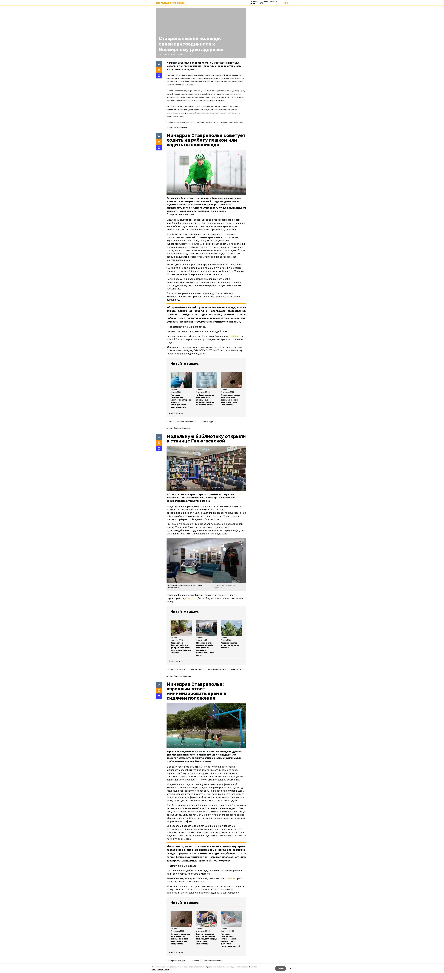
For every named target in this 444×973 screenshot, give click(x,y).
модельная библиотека (217, 669)
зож (170, 422)
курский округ (207, 422)
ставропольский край (176, 669)
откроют (192, 598)
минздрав (195, 961)
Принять (280, 968)
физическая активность (186, 422)
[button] (206, 172)
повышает (230, 878)
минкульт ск (236, 669)
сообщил (235, 336)
